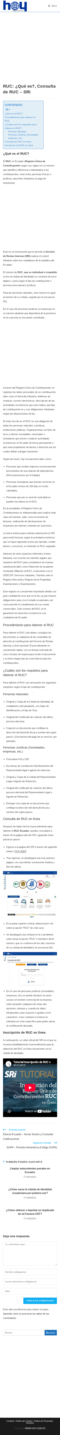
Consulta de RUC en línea (18, 141)
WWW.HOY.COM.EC (35, 1428)
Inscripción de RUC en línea (19, 145)
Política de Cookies (24, 1421)
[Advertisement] (30, 44)
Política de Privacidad (43, 1421)
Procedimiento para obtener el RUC (20, 119)
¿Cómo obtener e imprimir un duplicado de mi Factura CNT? (30, 1212)
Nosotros (30, 1423)
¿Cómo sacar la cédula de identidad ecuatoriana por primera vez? (30, 1191)
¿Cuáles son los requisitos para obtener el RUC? (21, 126)
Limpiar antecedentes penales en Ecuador (30, 1170)
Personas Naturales (17, 131)
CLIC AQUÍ (20, 851)
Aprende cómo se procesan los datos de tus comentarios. (26, 1315)
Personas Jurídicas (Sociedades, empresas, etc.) (23, 136)
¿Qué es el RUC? (14, 113)
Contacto (10, 1421)
